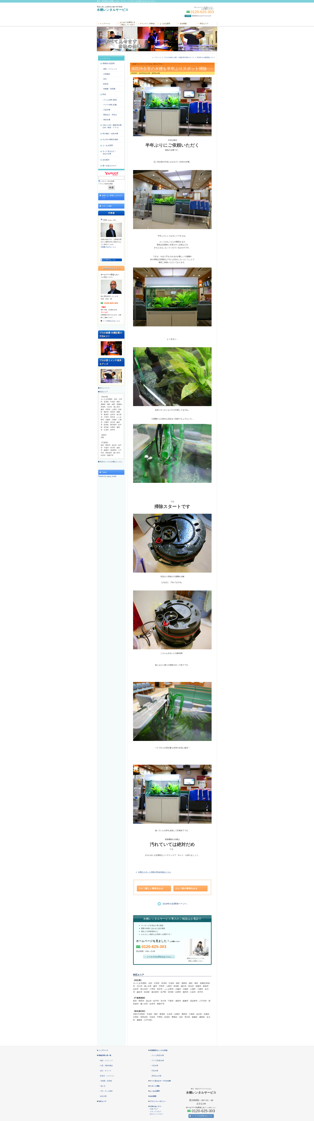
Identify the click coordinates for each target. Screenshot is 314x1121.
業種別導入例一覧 (104, 1055)
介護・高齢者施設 (106, 1065)
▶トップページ (102, 1050)
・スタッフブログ (154, 1111)
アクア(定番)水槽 (158, 1060)
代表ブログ (154, 1109)
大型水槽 (155, 1065)
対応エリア (204, 24)
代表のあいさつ (155, 1106)
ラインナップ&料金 (147, 24)
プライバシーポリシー (158, 1101)
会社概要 (183, 24)
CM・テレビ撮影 (107, 1091)
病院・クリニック (106, 1060)
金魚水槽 (103, 1096)
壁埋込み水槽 (156, 1076)
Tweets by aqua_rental (107, 476)
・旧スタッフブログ (155, 1114)
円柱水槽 (155, 1071)
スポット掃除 (155, 1086)
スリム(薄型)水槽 (158, 1055)
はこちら (108, 247)
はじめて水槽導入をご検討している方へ (127, 23)
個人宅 (103, 1086)
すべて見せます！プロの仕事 (160, 1081)
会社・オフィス (105, 1071)
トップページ (105, 24)
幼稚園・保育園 (106, 1081)
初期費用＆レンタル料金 (159, 1050)
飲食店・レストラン (107, 1076)
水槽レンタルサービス (112, 9)
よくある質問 (165, 24)
